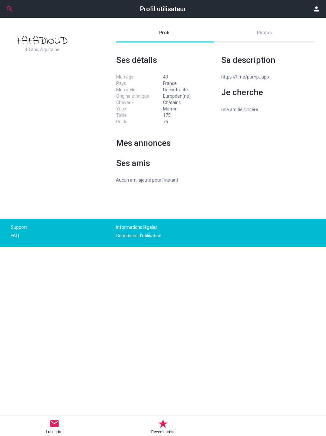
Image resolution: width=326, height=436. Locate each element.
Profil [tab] (165, 32)
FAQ (15, 235)
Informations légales (137, 227)
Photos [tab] (264, 32)
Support (19, 227)
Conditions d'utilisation (138, 235)
